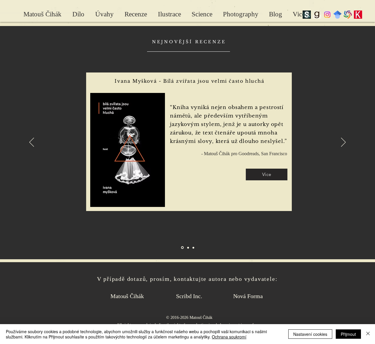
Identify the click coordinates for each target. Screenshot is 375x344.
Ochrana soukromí (229, 337)
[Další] (343, 143)
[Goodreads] (317, 15)
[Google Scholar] (337, 15)
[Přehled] (188, 247)
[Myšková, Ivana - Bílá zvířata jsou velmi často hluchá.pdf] (127, 150)
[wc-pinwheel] (348, 15)
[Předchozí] (31, 143)
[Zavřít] (367, 334)
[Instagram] (327, 15)
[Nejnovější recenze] (182, 247)
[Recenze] (193, 247)
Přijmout (348, 334)
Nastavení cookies (310, 334)
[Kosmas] (358, 15)
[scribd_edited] (307, 15)
